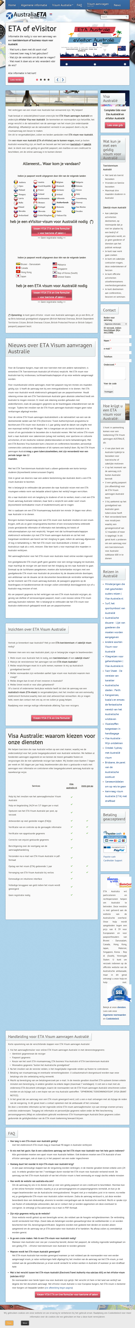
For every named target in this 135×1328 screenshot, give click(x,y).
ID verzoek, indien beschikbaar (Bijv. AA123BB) (112, 330)
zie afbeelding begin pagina (58, 1288)
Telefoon (108, 357)
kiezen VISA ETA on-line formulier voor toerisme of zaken (67, 1294)
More (25, 1323)
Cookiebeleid (112, 1018)
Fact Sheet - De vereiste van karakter (113, 675)
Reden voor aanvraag (109, 319)
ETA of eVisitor (32, 28)
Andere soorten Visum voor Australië (113, 647)
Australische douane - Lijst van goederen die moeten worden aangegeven (115, 627)
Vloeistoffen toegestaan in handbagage (112, 728)
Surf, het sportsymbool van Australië (115, 608)
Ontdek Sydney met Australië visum (113, 752)
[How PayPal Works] (114, 852)
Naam (107, 341)
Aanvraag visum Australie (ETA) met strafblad (116, 796)
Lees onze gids (115, 125)
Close (9, 1323)
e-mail (107, 349)
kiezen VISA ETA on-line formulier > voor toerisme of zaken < (52, 231)
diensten (121, 1007)
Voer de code (110, 383)
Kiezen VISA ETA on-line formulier (51, 718)
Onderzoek (110, 365)
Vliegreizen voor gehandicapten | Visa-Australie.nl (114, 661)
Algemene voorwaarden (114, 1015)
